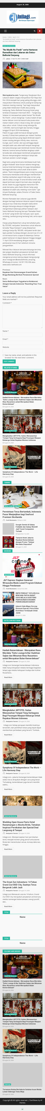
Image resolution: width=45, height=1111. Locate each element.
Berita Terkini (9, 506)
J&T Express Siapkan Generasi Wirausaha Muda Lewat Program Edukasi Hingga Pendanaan (22, 565)
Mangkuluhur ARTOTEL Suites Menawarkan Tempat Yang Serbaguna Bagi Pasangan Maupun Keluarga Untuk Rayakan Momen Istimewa (22, 421)
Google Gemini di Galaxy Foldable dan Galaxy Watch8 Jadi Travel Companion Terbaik (8, 529)
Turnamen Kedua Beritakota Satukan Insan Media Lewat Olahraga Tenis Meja (22, 1075)
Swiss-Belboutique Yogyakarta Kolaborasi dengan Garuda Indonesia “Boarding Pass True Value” (22, 283)
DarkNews (33, 1100)
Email (5, 339)
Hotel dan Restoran (9, 46)
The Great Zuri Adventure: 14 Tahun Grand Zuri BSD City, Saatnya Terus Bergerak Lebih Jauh (22, 867)
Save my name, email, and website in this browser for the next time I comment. (21, 356)
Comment (7, 303)
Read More (8, 677)
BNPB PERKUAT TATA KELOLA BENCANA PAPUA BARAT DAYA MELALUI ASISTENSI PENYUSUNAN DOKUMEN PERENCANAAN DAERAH (8, 597)
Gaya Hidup (18, 506)
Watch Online (39, 31)
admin (8, 59)
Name (6, 331)
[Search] (34, 31)
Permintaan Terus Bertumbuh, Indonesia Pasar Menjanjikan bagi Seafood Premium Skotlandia (22, 497)
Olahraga (7, 1084)
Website (6, 347)
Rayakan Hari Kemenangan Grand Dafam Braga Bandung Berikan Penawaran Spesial (21, 272)
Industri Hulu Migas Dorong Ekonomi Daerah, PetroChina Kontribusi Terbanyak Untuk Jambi (8, 610)
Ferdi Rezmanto (11, 520)
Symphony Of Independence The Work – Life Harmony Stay (22, 457)
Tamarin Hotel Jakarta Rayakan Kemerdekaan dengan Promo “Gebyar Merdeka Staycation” (8, 542)
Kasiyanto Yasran (12, 661)
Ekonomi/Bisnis (9, 574)
